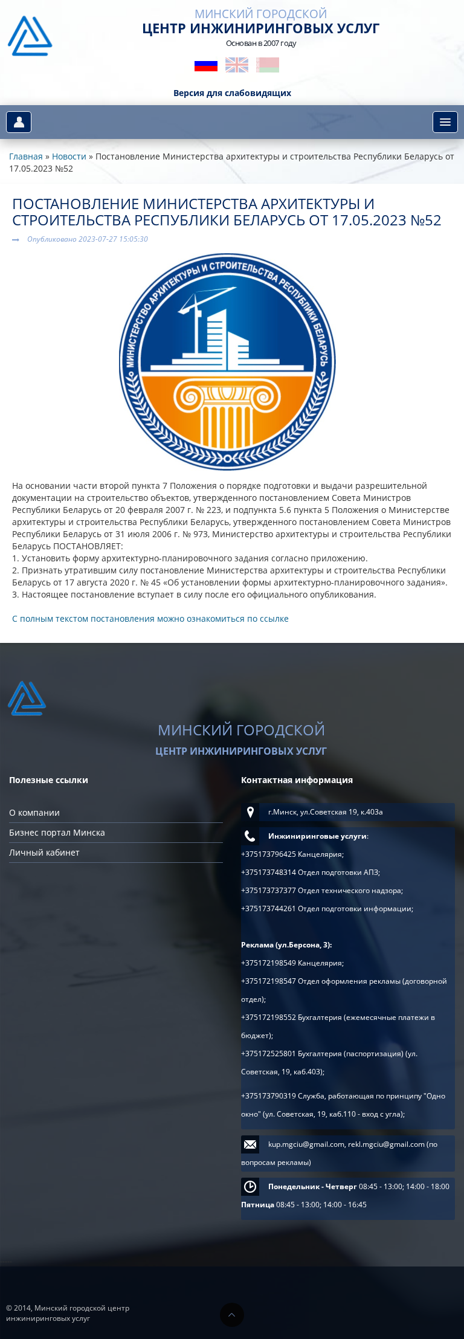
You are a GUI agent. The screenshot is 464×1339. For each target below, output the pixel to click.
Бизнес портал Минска (57, 832)
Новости (69, 156)
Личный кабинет (44, 852)
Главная (26, 156)
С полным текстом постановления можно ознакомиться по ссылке (150, 618)
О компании (34, 812)
